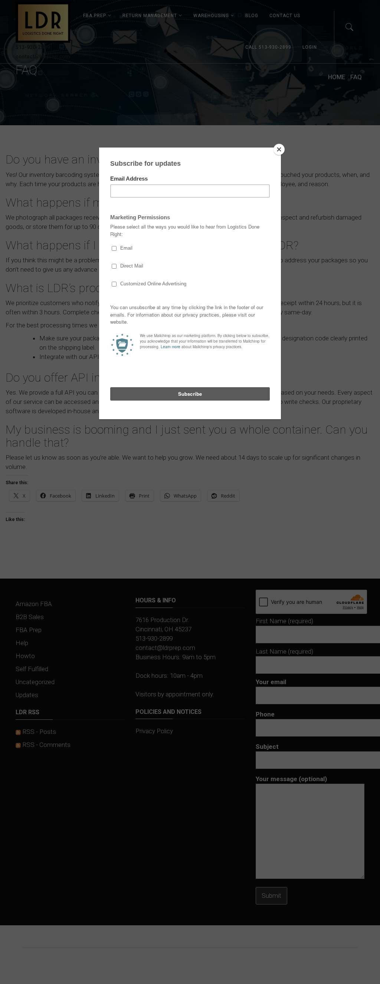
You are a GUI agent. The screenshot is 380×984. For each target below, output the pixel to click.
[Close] (279, 149)
